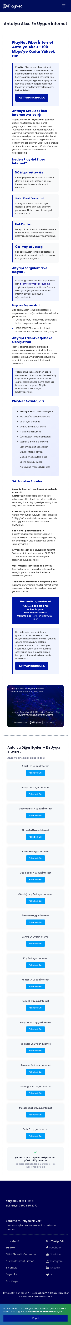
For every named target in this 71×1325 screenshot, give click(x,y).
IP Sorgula (11, 1267)
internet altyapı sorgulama (35, 283)
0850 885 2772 (40, 606)
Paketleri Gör (35, 772)
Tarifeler (11, 1247)
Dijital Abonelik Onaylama (21, 1254)
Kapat (35, 1318)
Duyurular (11, 1274)
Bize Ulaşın (12, 1281)
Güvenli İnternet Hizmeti (20, 1261)
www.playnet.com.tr (35, 612)
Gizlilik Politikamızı (42, 1311)
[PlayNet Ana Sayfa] (12, 6)
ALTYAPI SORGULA (32, 98)
